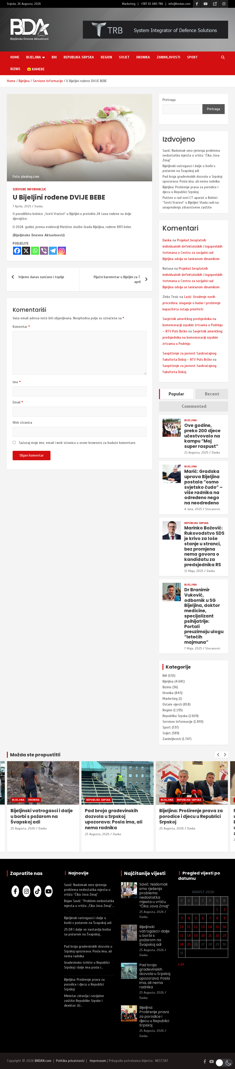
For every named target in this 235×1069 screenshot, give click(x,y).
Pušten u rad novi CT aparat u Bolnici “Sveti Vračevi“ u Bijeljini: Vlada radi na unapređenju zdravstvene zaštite (190, 202)
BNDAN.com (43, 1061)
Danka (38, 206)
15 (217, 927)
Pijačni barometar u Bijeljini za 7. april (117, 279)
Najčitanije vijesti (144, 873)
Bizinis (166, 687)
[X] (26, 251)
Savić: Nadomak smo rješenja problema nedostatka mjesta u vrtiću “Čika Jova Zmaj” (191, 155)
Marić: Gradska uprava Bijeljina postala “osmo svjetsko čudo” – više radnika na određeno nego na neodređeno (203, 487)
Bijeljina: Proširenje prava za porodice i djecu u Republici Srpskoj (134, 816)
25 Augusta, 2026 (40, 834)
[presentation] (218, 755)
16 (224, 927)
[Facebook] (17, 251)
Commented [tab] (194, 406)
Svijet (124, 57)
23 (224, 936)
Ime (17, 382)
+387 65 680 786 (152, 4)
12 (196, 927)
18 (189, 936)
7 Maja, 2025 (193, 648)
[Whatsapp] (35, 251)
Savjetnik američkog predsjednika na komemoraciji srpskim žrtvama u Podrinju (192, 337)
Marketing (128, 4)
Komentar (21, 327)
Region (106, 57)
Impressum (98, 1061)
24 (182, 944)
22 (217, 936)
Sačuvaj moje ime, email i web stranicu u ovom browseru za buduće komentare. (77, 443)
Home (14, 57)
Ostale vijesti (172, 704)
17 (181, 936)
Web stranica (22, 422)
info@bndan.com (179, 4)
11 (188, 927)
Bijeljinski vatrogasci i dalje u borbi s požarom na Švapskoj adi (154, 935)
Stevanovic (212, 509)
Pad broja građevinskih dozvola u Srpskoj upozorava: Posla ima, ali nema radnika (56, 819)
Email (18, 402)
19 (196, 936)
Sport (192, 57)
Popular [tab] (176, 394)
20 (203, 936)
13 (203, 927)
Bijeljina (33, 57)
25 (189, 944)
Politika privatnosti (70, 1061)
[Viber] (44, 251)
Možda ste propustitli (35, 755)
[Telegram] (53, 251)
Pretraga (169, 100)
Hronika (143, 57)
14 (210, 927)
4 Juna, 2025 (193, 509)
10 (182, 927)
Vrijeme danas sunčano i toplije (41, 277)
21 (210, 936)
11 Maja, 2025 (193, 571)
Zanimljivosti (168, 57)
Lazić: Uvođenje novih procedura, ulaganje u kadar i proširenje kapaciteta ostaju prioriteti (191, 303)
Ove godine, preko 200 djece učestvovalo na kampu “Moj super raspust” (202, 435)
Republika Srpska (79, 57)
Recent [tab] (212, 394)
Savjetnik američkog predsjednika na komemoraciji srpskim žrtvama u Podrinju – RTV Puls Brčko (192, 325)
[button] (224, 1063)
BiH (54, 57)
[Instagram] (62, 251)
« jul (181, 964)
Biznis (15, 69)
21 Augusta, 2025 (196, 452)
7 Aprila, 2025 (22, 206)
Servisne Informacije (29, 189)
